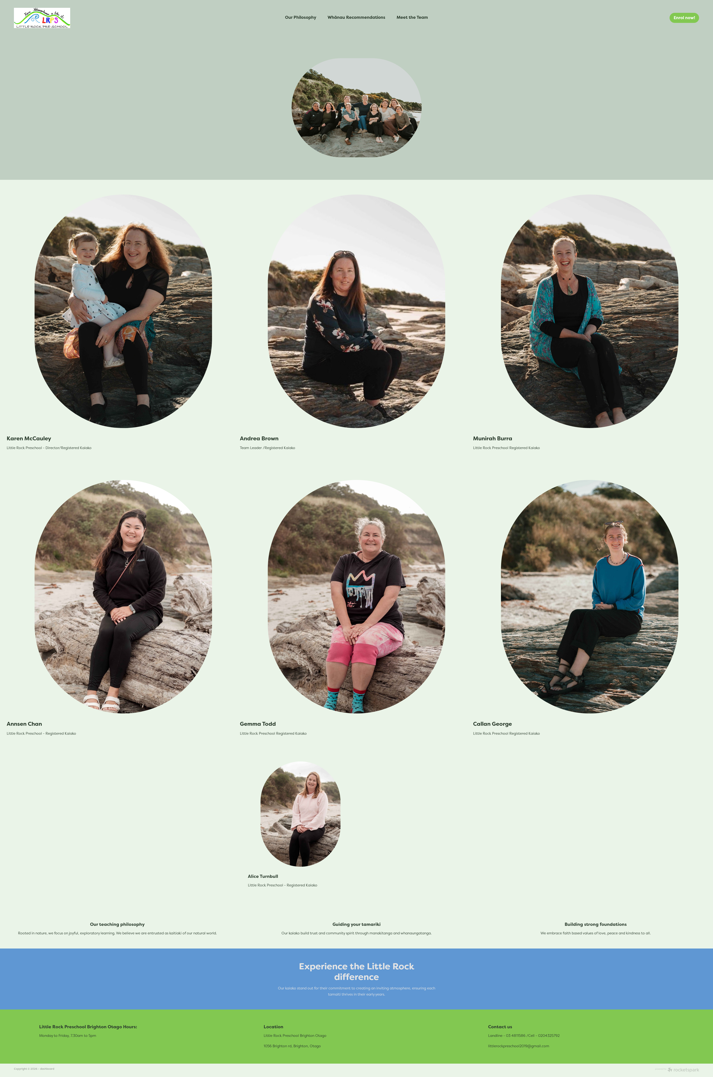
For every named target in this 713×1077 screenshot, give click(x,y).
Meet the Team (412, 17)
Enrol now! (684, 17)
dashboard (47, 1068)
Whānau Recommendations (356, 17)
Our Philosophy (300, 17)
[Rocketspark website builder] (677, 1070)
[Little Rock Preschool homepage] (82, 18)
